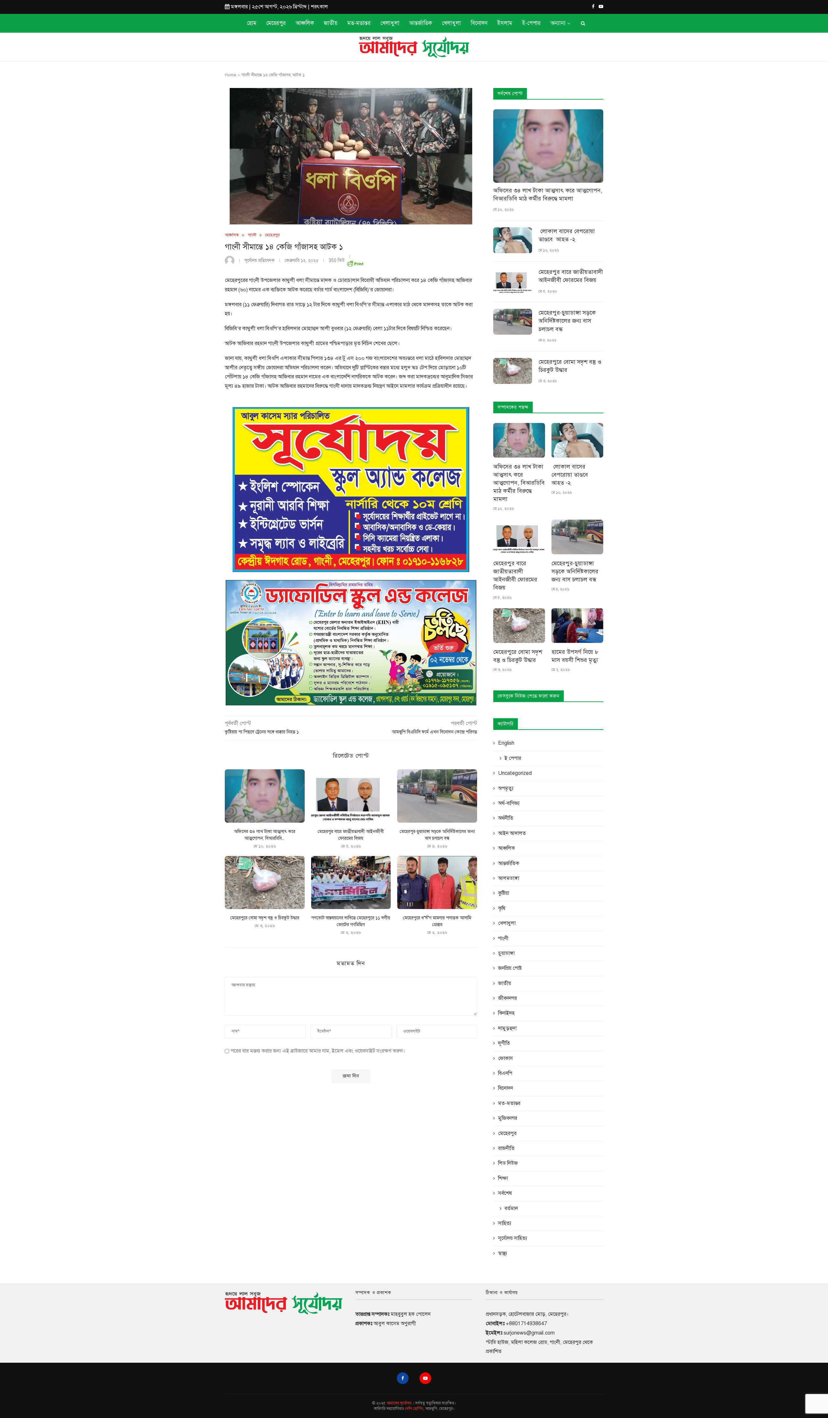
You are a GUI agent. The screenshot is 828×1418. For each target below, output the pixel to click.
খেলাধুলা (389, 23)
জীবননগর (507, 998)
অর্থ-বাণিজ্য (509, 803)
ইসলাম (504, 23)
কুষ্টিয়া (503, 893)
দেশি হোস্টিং (414, 1408)
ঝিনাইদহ (506, 1013)
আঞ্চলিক (305, 23)
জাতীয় (331, 23)
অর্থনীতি (505, 818)
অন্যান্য (558, 23)
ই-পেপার (531, 23)
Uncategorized (515, 773)
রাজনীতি (506, 1148)
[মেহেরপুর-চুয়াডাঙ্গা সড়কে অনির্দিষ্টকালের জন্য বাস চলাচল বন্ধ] (437, 795)
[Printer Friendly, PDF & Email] (355, 262)
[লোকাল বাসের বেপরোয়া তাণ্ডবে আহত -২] (512, 240)
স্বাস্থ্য (502, 1253)
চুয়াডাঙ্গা (506, 953)
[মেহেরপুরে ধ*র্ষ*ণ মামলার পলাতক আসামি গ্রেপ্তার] (437, 882)
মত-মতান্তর (359, 23)
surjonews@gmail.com (529, 1333)
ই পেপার (513, 758)
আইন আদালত (512, 833)
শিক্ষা (503, 1178)
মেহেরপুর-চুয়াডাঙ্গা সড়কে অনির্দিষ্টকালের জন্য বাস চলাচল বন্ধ (567, 320)
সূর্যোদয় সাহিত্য (512, 1238)
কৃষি (501, 908)
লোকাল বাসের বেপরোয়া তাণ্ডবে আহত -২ (567, 235)
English (506, 743)
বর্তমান (511, 1208)
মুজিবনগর (507, 1118)
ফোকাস (505, 1058)
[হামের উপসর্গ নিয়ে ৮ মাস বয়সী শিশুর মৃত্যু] (577, 625)
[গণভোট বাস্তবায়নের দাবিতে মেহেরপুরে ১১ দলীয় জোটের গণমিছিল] (351, 882)
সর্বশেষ (505, 1193)
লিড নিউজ (508, 1163)
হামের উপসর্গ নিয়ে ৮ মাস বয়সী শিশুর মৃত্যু (574, 656)
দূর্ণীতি (504, 1043)
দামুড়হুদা (507, 1028)
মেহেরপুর (276, 23)
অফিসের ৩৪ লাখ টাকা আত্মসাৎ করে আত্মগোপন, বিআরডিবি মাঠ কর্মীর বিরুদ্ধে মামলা (547, 194)
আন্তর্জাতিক (420, 23)
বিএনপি (505, 1073)
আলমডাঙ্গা (508, 878)
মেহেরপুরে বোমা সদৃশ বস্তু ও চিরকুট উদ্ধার (264, 918)
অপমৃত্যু (506, 788)
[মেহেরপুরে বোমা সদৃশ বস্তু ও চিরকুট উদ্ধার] (265, 882)
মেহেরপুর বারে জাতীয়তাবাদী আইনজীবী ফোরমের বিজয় (571, 276)
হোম (251, 23)
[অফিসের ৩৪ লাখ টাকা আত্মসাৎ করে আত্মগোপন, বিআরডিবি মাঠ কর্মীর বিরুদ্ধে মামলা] (265, 795)
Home (230, 75)
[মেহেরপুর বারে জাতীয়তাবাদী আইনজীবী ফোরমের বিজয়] (351, 795)
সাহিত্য (504, 1223)
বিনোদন (479, 23)
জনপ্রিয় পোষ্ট (510, 968)
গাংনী (252, 235)
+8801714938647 (526, 1323)
